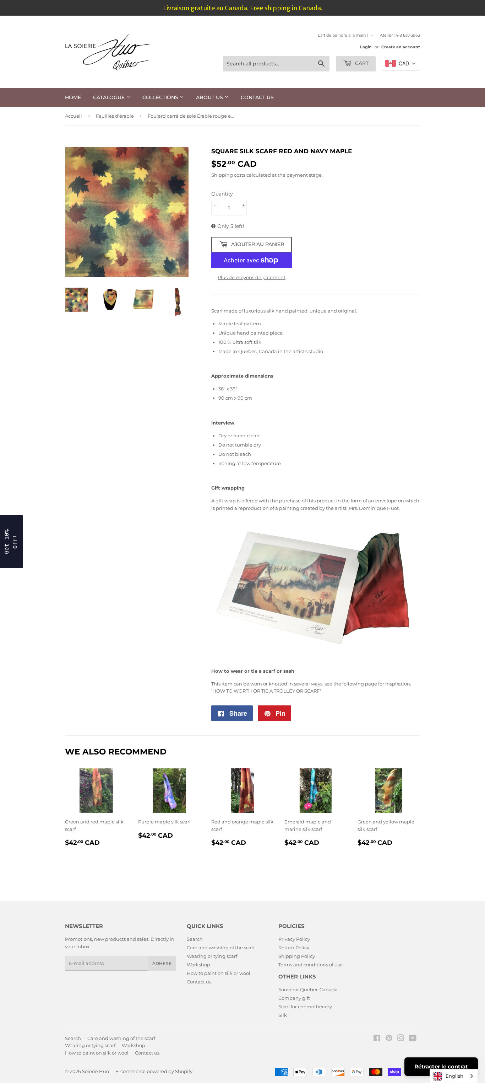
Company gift (294, 998)
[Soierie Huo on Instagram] (400, 1039)
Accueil (73, 116)
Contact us (257, 97)
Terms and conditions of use (310, 964)
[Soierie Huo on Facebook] (377, 1039)
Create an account (400, 46)
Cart (361, 63)
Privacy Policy (294, 939)
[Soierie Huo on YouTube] (412, 1039)
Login (366, 46)
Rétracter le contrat (441, 1066)
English (454, 1076)
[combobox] (454, 1076)
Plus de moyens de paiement (251, 277)
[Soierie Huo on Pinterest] (389, 1039)
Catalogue (109, 97)
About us (210, 97)
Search (195, 939)
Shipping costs (228, 175)
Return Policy (293, 947)
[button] (11, 541)
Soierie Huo (95, 1071)
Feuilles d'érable (115, 116)
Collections (161, 97)
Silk (282, 1015)
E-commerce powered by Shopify (153, 1071)
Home (73, 97)
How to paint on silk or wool (218, 973)
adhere (161, 963)
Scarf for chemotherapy (305, 1006)
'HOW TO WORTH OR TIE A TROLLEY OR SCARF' (266, 691)
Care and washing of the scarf (221, 947)
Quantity (222, 194)
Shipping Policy (296, 956)
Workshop (198, 964)
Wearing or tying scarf (212, 956)
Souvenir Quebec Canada (308, 989)
